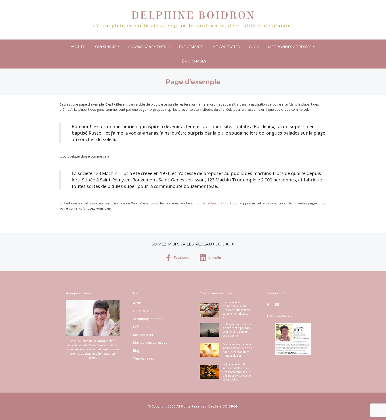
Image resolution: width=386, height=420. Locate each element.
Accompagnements (147, 47)
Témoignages (143, 358)
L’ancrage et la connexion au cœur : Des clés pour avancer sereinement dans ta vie (236, 309)
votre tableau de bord (214, 203)
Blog (254, 47)
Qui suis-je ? (107, 47)
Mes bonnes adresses (150, 342)
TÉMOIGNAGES (193, 61)
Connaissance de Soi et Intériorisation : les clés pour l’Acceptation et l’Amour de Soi (237, 350)
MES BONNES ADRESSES (289, 47)
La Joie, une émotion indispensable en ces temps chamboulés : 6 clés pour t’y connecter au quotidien (236, 371)
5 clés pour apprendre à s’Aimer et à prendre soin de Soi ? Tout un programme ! (236, 329)
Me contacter (226, 47)
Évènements (191, 47)
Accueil (78, 47)
